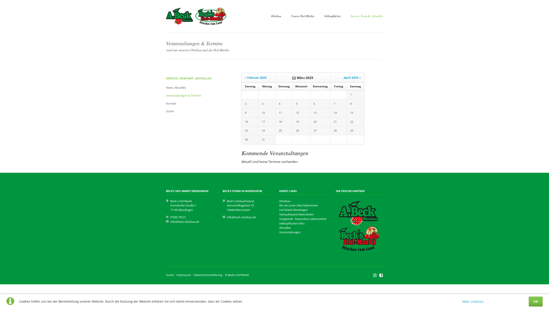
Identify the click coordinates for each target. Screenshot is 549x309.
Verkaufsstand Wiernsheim (296, 214)
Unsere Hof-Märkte (302, 16)
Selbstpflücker (332, 16)
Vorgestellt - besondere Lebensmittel (302, 219)
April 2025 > (352, 78)
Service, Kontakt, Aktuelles (367, 16)
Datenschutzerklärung (208, 275)
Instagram (375, 275)
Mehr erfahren (473, 301)
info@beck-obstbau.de (184, 222)
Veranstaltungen (289, 232)
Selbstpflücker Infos (292, 223)
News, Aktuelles (176, 87)
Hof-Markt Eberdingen (293, 210)
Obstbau (276, 16)
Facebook (381, 275)
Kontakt (171, 103)
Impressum (183, 275)
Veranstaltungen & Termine (183, 95)
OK (535, 301)
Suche (170, 111)
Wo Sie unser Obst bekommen (298, 205)
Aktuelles (285, 228)
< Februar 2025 (256, 78)
